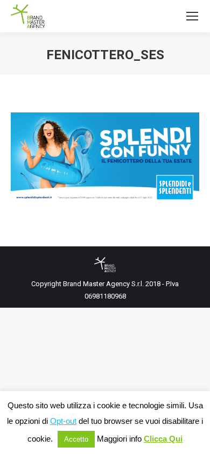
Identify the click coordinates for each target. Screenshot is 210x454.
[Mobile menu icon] (192, 16)
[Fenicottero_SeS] (105, 157)
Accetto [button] (76, 439)
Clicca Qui (163, 438)
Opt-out (63, 420)
